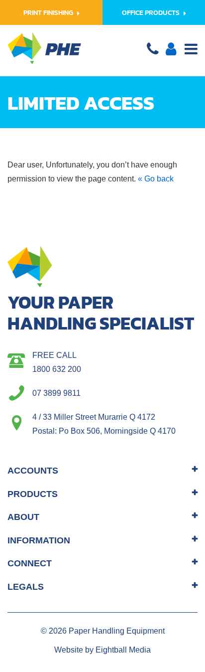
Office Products (151, 12)
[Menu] (191, 50)
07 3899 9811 (56, 393)
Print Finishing (48, 12)
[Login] (171, 51)
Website (68, 650)
